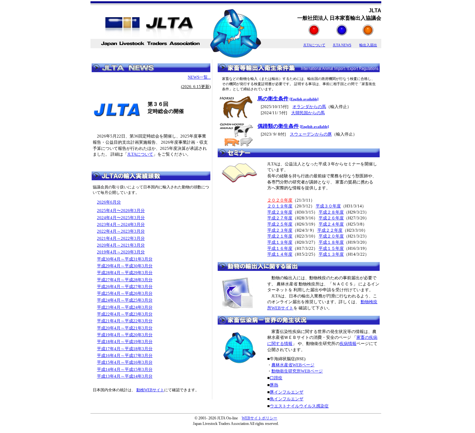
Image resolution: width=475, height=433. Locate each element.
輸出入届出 (368, 45)
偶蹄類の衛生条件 (278, 126)
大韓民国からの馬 (308, 112)
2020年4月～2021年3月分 (121, 245)
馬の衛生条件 (273, 98)
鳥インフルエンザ (286, 398)
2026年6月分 (109, 202)
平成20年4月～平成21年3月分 (125, 328)
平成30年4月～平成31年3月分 (125, 259)
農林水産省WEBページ (292, 364)
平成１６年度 (279, 248)
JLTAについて (314, 45)
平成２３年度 (279, 230)
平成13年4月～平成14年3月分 (125, 376)
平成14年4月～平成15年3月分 (125, 369)
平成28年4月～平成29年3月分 (125, 272)
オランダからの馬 (309, 106)
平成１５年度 (331, 248)
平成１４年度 (279, 254)
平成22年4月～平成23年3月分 (125, 314)
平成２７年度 (279, 218)
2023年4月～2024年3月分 (121, 224)
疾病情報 (348, 343)
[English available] (304, 99)
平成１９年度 (279, 242)
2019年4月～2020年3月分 (121, 252)
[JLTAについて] (314, 34)
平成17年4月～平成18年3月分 (125, 348)
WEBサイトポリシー (259, 418)
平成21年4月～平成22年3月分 (125, 320)
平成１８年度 (331, 242)
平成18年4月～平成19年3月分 (125, 341)
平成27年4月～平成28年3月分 (125, 279)
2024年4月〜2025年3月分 (121, 217)
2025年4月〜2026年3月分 (121, 210)
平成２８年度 (331, 212)
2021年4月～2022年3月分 (121, 238)
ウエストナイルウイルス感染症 (299, 406)
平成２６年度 (331, 218)
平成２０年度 (331, 236)
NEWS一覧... (199, 77)
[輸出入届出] (368, 34)
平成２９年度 (279, 212)
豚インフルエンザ (286, 392)
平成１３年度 (331, 254)
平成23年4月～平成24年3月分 (125, 307)
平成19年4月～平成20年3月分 (125, 334)
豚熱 (274, 385)
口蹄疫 (276, 377)
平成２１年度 (279, 236)
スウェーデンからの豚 (311, 134)
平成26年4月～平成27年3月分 (125, 286)
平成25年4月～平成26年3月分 (125, 293)
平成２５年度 (279, 224)
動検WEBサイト (150, 390)
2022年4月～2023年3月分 (121, 231)
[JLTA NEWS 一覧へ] (151, 71)
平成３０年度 (328, 206)
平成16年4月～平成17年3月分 (125, 355)
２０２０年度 (279, 200)
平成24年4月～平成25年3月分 (125, 300)
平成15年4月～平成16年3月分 (125, 362)
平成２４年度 (331, 224)
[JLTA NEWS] (342, 34)
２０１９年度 (279, 206)
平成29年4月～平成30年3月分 (125, 265)
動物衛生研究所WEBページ (297, 371)
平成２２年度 (330, 230)
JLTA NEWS (342, 45)
